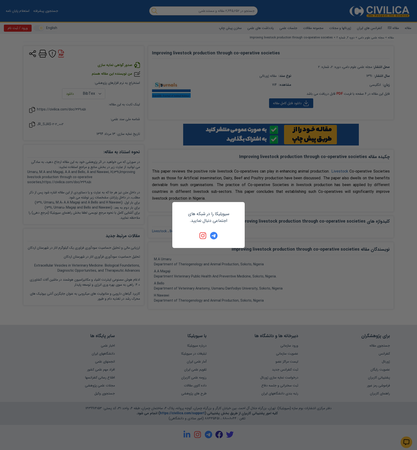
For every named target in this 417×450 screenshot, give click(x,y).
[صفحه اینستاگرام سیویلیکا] (203, 236)
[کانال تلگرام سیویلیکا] (214, 236)
